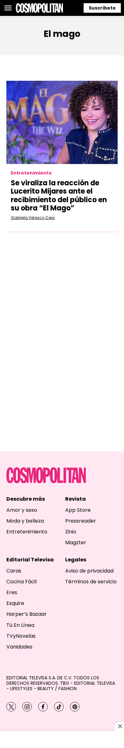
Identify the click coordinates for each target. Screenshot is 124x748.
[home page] (39, 8)
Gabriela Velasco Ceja (33, 217)
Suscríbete (102, 8)
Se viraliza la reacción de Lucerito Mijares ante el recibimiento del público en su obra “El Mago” (59, 195)
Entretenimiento (31, 173)
